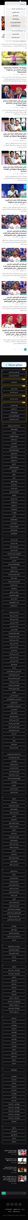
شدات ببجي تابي (14, 623)
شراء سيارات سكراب (14, 902)
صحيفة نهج (14, 461)
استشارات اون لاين (14, 492)
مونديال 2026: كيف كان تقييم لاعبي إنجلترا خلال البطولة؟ (15, 201)
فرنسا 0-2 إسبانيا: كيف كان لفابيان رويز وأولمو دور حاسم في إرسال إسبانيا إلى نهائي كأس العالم (14, 332)
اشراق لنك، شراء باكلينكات (14, 554)
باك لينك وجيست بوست (14, 582)
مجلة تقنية (14, 589)
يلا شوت (14, 799)
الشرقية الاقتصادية (14, 450)
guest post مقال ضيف (14, 758)
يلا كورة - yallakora (14, 1005)
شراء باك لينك (14, 540)
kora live (14, 1022)
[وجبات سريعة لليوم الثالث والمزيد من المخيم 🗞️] (22, 1161)
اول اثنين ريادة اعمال (14, 372)
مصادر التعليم (14, 585)
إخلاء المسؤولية (16, 1209)
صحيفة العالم (14, 606)
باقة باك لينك (14, 389)
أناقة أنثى (14, 471)
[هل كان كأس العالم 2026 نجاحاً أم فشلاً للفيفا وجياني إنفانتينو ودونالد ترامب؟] (14, 92)
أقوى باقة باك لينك (14, 771)
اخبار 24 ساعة (14, 599)
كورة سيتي (14, 930)
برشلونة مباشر (14, 809)
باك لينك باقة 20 (14, 765)
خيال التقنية (14, 440)
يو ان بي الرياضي (14, 592)
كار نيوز (14, 464)
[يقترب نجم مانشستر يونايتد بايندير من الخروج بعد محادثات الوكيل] (22, 1169)
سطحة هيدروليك (14, 882)
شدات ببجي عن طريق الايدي (14, 671)
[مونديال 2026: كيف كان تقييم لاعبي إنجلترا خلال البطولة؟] (14, 191)
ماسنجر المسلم (14, 399)
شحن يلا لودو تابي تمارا (14, 678)
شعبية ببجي (14, 710)
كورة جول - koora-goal (14, 974)
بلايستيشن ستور (14, 716)
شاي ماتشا (14, 744)
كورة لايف (14, 1025)
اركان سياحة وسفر (14, 419)
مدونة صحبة (14, 523)
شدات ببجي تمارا (14, 616)
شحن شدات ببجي (14, 696)
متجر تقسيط (14, 650)
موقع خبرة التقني (14, 467)
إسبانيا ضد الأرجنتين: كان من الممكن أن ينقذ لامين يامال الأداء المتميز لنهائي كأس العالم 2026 (14, 233)
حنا (14, 737)
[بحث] (2, 2)
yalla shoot (14, 802)
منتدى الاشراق (14, 571)
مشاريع (14, 785)
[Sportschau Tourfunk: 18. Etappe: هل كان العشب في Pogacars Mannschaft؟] (14, 58)
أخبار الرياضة (24, 97)
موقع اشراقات (14, 412)
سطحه (14, 875)
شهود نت (14, 513)
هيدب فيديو (14, 499)
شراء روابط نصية (14, 547)
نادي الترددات (14, 488)
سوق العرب (14, 761)
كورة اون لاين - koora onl (14, 1001)
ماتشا (14, 741)
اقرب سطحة (14, 895)
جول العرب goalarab (14, 933)
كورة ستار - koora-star (14, 970)
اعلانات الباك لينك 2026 (14, 575)
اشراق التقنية (14, 429)
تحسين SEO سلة (14, 392)
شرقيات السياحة (14, 527)
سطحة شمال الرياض (14, 885)
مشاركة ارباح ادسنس (14, 376)
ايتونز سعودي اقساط (14, 633)
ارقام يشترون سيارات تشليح (14, 913)
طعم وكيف (14, 509)
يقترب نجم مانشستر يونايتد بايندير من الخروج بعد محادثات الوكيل (9, 1168)
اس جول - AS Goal (14, 1012)
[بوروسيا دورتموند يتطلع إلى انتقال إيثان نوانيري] (22, 1152)
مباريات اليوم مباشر (14, 806)
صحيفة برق (14, 409)
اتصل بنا (9, 1211)
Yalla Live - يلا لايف (14, 998)
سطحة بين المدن (14, 878)
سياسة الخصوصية (16, 1211)
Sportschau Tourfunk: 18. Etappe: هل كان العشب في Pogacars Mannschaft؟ (15, 69)
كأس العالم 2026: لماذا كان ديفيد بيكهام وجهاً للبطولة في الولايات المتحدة (14, 135)
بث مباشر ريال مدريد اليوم (14, 937)
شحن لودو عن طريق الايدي (14, 706)
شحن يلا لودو (14, 703)
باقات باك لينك (14, 550)
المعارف (14, 495)
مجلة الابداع (14, 485)
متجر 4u (14, 668)
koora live (14, 984)
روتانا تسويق (14, 481)
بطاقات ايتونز (14, 713)
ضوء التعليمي (14, 405)
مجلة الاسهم (14, 447)
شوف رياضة (14, 578)
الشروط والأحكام (8, 1209)
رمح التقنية (14, 502)
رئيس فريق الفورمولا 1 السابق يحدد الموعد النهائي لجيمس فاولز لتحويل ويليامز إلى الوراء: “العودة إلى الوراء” (9, 1178)
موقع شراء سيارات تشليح (14, 909)
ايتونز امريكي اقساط (14, 685)
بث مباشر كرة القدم (22, 64)
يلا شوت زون (14, 1135)
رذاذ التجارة (14, 506)
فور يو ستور (14, 664)
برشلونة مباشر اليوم (14, 950)
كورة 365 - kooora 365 (14, 1008)
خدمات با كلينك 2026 (14, 775)
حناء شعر (14, 734)
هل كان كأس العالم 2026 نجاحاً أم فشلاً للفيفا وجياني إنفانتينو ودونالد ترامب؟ (14, 102)
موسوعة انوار (14, 530)
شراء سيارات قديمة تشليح (14, 920)
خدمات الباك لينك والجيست (14, 754)
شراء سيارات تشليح (14, 906)
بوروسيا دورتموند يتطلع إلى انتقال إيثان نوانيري (10, 1151)
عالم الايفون (14, 454)
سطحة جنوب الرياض (14, 892)
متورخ (14, 474)
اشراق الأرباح (14, 533)
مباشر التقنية (14, 520)
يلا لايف (14, 940)
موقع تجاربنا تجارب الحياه (14, 778)
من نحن (22, 1209)
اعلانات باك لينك (14, 789)
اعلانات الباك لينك (14, 557)
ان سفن (14, 433)
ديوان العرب (14, 782)
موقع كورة (14, 1070)
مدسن (14, 478)
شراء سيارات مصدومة (14, 916)
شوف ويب (14, 443)
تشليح (14, 899)
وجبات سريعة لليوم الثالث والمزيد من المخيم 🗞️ (10, 1159)
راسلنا (10, 1215)
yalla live (14, 960)
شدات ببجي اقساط (14, 612)
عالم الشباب (14, 382)
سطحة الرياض (14, 871)
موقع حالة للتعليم (14, 595)
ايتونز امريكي (14, 630)
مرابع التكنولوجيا (14, 436)
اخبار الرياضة (14, 568)
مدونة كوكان (14, 457)
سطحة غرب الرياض (14, 889)
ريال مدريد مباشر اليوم (14, 946)
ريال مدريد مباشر (14, 813)
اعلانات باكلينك (14, 792)
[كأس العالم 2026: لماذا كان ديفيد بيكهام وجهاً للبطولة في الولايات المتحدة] (14, 125)
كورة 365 (14, 926)
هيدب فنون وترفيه (14, 602)
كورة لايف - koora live (14, 1104)
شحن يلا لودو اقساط (14, 637)
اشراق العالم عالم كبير (14, 564)
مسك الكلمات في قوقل (14, 426)
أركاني (14, 516)
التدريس (14, 561)
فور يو (14, 692)
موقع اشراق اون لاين (14, 416)
